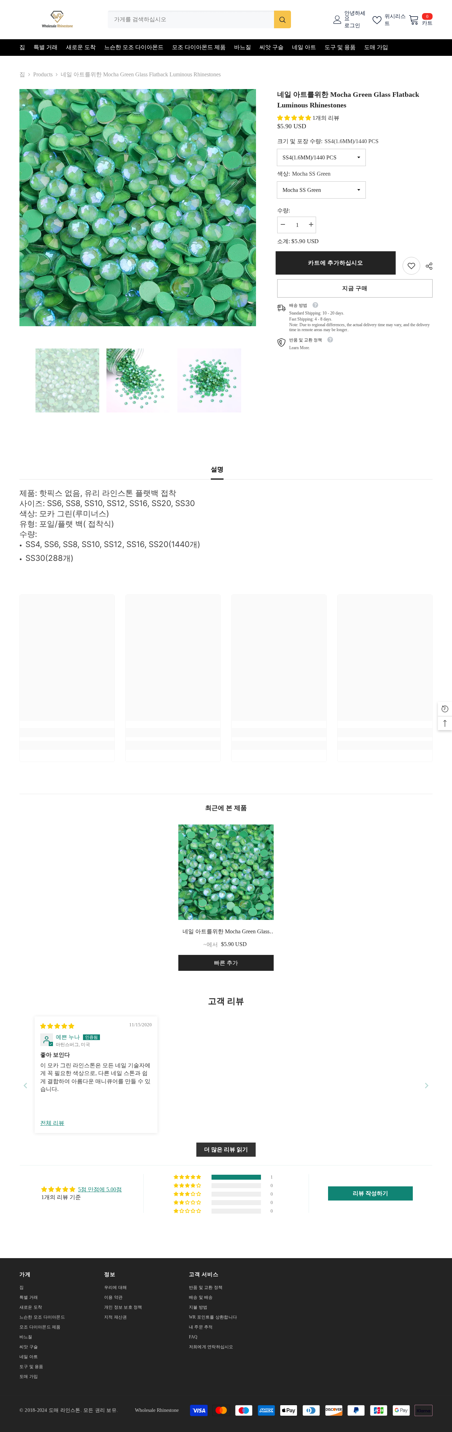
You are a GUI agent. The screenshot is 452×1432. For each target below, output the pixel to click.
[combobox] (191, 19)
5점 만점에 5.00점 (100, 1189)
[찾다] (199, 19)
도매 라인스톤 (65, 1410)
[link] (411, 266)
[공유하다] (426, 266)
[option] (137, 207)
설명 (217, 469)
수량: (283, 210)
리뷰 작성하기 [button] (370, 1193)
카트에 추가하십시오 (337, 263)
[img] (57, 1026)
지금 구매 (355, 288)
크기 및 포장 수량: (328, 141)
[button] (295, 118)
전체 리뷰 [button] (52, 1123)
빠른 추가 (226, 963)
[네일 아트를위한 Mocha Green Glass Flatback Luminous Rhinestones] (226, 872)
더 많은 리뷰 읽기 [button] (226, 1149)
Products (43, 74)
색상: (304, 174)
